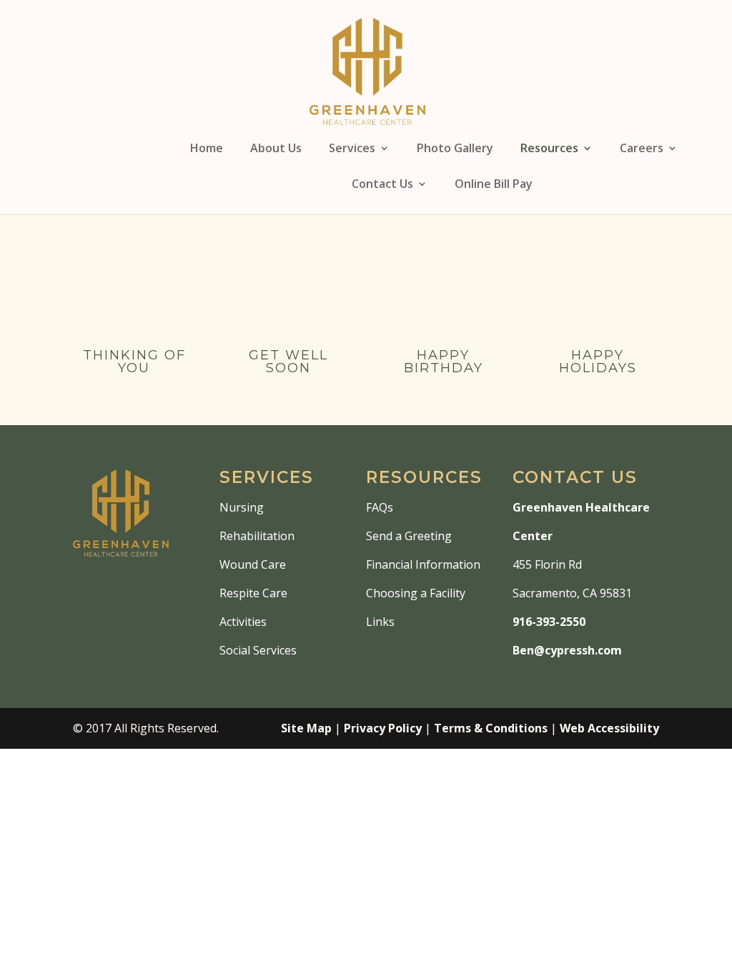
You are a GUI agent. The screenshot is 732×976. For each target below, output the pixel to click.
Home (206, 149)
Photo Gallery (455, 149)
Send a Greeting (409, 536)
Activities (243, 621)
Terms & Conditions (491, 728)
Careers (641, 149)
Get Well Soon (288, 361)
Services (352, 149)
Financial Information (423, 564)
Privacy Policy (383, 728)
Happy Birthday (443, 361)
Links (380, 621)
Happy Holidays (598, 361)
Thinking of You (134, 361)
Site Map (306, 728)
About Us (276, 149)
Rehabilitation (257, 536)
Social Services (258, 650)
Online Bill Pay (494, 185)
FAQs (379, 507)
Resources (549, 149)
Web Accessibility (609, 728)
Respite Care (253, 593)
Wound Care (252, 564)
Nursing (241, 507)
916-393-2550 (549, 621)
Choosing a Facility (415, 593)
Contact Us (382, 185)
